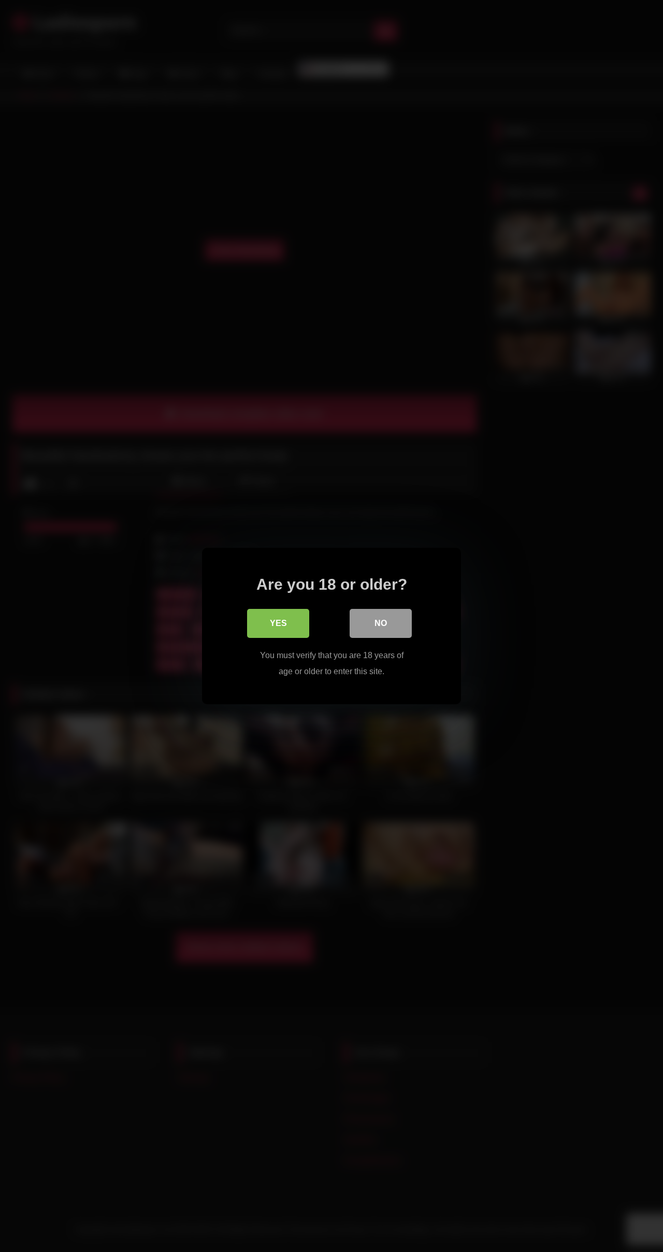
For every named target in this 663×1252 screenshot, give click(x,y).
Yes (278, 623)
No (380, 623)
